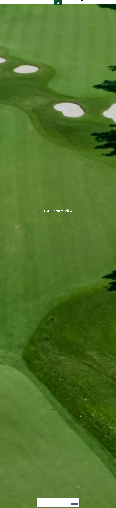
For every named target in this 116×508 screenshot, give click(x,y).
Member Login (83, 0)
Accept (74, 504)
